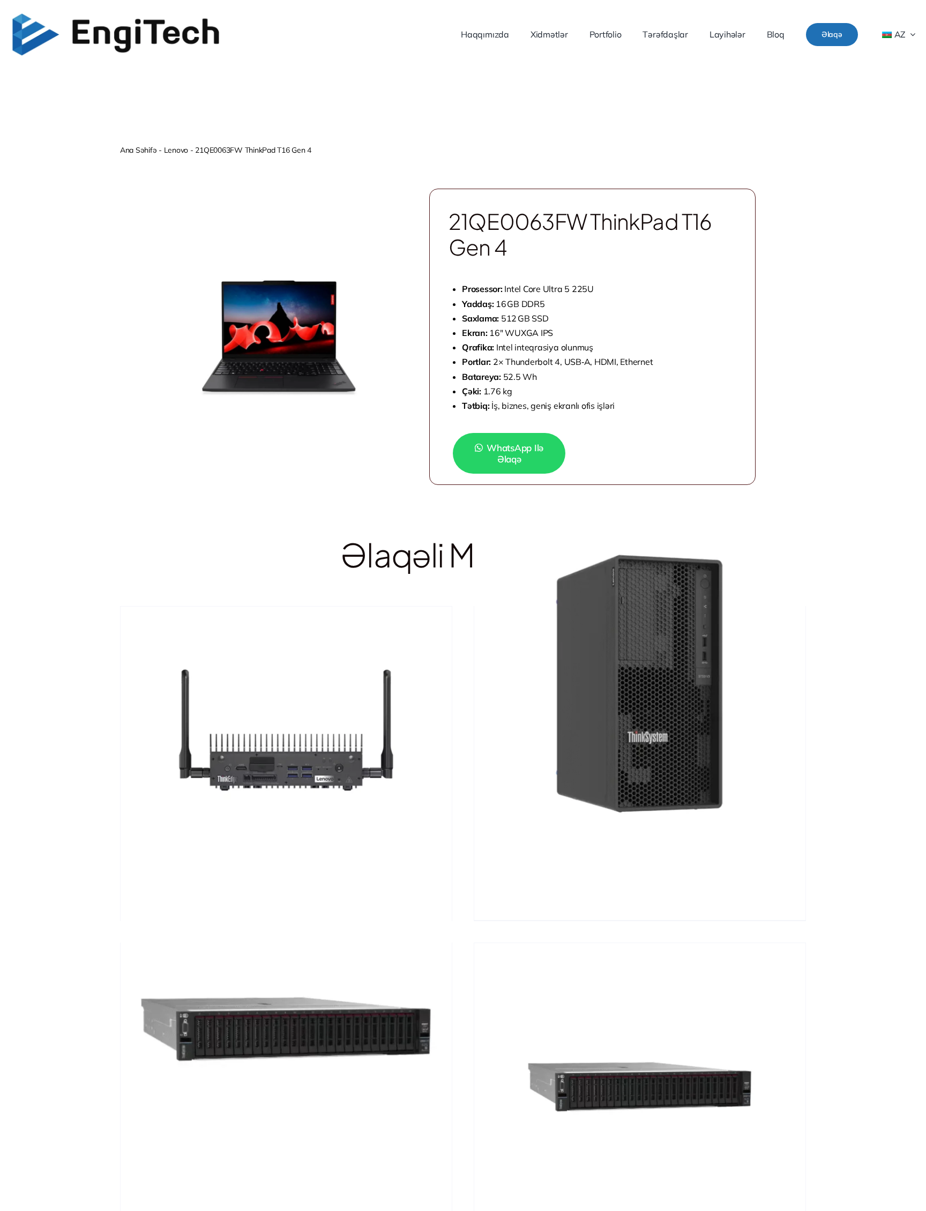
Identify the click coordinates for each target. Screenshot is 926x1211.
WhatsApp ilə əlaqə (515, 453)
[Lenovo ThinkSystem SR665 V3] (639, 1077)
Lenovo (176, 150)
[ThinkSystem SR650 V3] (286, 1020)
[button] (518, 453)
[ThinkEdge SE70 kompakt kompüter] (286, 740)
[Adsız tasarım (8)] (116, 15)
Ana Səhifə (138, 150)
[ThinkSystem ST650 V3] (639, 684)
